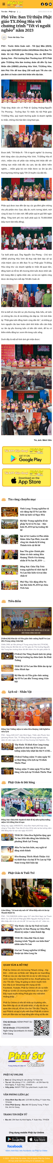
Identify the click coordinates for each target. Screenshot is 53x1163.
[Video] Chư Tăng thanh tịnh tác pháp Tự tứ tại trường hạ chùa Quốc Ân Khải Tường (33, 657)
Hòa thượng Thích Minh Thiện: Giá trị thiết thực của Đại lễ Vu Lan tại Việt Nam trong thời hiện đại (33, 859)
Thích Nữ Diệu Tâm (16, 37)
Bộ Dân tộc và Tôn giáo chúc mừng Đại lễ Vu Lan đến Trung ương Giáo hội (32, 678)
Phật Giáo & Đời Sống (21, 782)
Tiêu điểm (14, 601)
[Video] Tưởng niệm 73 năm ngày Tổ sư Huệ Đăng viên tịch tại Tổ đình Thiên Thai (32, 760)
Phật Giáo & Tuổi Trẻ (21, 872)
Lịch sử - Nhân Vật (20, 691)
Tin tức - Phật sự (8, 12)
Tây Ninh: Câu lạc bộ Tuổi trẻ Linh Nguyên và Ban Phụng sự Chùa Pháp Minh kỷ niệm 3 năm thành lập (32, 929)
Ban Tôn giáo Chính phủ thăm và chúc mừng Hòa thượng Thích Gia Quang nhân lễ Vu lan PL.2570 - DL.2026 (32, 557)
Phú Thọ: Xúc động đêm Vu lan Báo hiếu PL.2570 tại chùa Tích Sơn (34, 585)
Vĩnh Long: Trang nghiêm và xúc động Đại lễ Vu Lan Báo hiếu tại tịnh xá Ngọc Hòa (34, 511)
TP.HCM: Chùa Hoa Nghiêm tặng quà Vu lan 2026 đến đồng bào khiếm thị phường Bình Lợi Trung (33, 838)
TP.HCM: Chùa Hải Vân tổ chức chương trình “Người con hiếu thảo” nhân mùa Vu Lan (32, 941)
